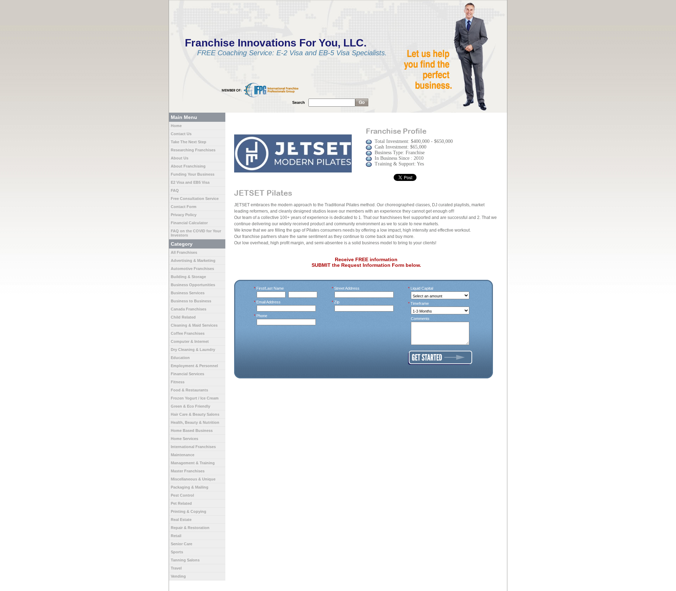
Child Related (183, 317)
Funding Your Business (192, 174)
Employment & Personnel (194, 366)
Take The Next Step (188, 142)
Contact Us (181, 134)
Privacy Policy (183, 215)
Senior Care (181, 544)
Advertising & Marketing (193, 260)
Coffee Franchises (188, 333)
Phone (262, 316)
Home (176, 126)
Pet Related (181, 503)
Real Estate (181, 519)
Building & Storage (188, 277)
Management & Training (193, 463)
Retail (176, 536)
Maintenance (182, 455)
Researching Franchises (193, 150)
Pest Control (182, 495)
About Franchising (188, 166)
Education (180, 358)
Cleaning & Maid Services (194, 325)
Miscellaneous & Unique (193, 479)
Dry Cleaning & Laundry (193, 349)
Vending (178, 576)
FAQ (175, 190)
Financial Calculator (189, 223)
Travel (176, 568)
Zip (336, 302)
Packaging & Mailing (189, 487)
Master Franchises (188, 471)
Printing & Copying (188, 511)
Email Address (269, 302)
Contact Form (183, 207)
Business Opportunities (193, 285)
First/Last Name (270, 288)
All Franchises (184, 252)
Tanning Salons (185, 560)
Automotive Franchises (192, 268)
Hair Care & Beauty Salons (195, 414)
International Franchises (193, 447)
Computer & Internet (190, 341)
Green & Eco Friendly (190, 406)
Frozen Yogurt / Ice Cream (195, 398)
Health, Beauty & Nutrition (195, 422)
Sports (177, 552)
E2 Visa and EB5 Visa (190, 182)
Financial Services (187, 374)
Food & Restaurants (189, 390)
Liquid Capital (422, 288)
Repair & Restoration (190, 528)
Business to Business (191, 301)
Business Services (188, 293)
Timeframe (420, 303)
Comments (420, 318)
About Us (179, 158)
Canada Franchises (188, 309)
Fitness (177, 382)
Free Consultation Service (195, 198)
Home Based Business (192, 430)
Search (298, 102)
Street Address (346, 288)
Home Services (184, 438)
